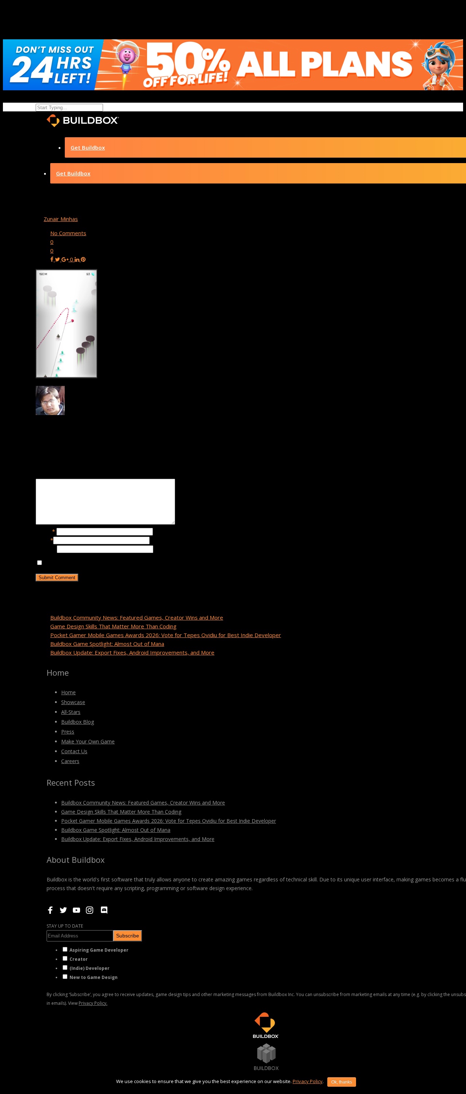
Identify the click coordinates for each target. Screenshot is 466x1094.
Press (67, 731)
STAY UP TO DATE (65, 926)
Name (45, 531)
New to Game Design (94, 977)
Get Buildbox (88, 147)
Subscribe (127, 936)
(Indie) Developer (90, 968)
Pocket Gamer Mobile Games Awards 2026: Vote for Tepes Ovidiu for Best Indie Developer (165, 635)
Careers (70, 761)
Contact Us (74, 751)
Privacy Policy (308, 1081)
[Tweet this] (58, 259)
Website (46, 548)
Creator (79, 959)
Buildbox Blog (77, 721)
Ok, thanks (341, 1082)
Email (44, 540)
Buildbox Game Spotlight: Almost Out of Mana (107, 643)
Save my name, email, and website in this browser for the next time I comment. (142, 562)
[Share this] (52, 259)
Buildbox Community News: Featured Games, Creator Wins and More (136, 617)
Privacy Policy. (93, 1003)
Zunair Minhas (61, 218)
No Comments (68, 233)
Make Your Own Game (88, 741)
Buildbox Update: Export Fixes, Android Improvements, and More (132, 652)
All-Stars (70, 711)
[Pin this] (83, 259)
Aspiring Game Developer (99, 950)
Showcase (73, 702)
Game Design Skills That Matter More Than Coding (113, 626)
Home (68, 692)
